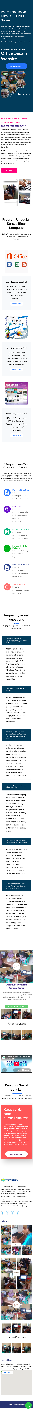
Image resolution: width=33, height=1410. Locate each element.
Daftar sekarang (16, 66)
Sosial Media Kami (16, 1154)
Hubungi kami (9, 170)
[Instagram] (17, 1213)
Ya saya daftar (16, 435)
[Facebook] (2, 1213)
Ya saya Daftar (16, 303)
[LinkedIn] (7, 1213)
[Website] (12, 1213)
